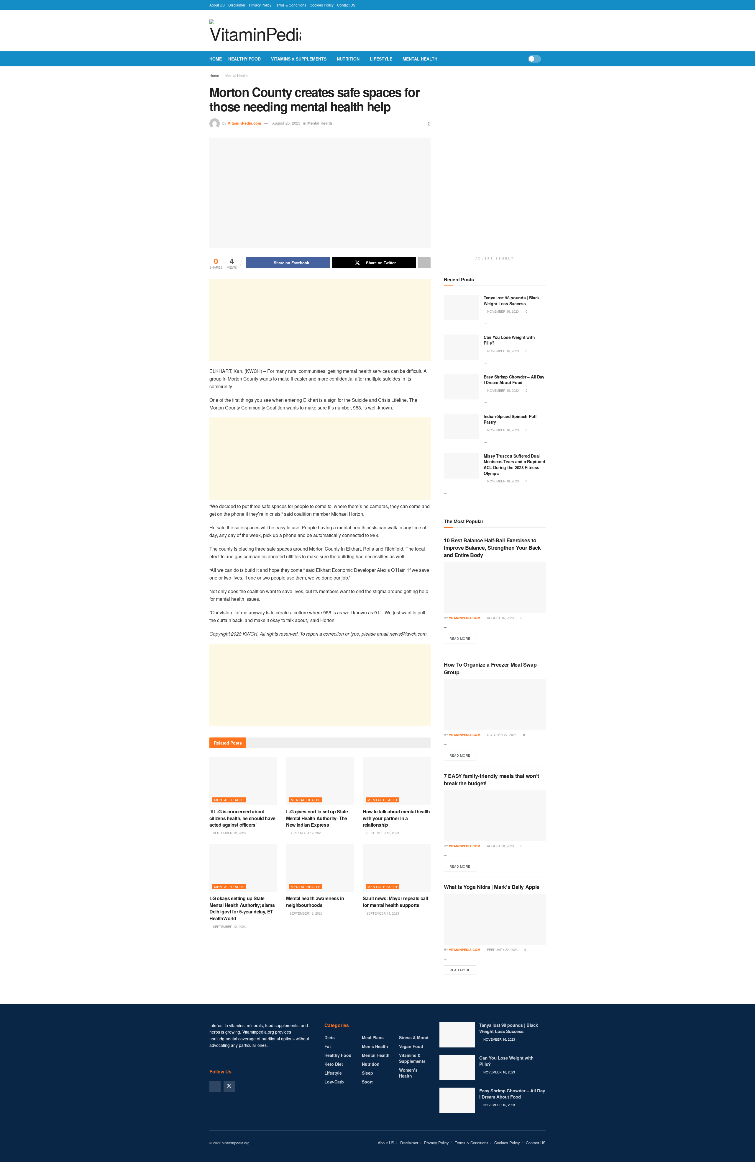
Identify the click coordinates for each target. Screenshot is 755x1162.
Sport (367, 1082)
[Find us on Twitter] (229, 1086)
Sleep (367, 1073)
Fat (327, 1046)
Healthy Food (244, 59)
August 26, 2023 (286, 123)
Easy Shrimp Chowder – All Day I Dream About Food (514, 380)
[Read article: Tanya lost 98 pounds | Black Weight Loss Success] (461, 307)
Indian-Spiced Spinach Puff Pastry (510, 419)
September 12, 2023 (229, 832)
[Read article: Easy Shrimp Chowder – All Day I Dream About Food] (461, 386)
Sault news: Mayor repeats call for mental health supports (395, 901)
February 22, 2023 (502, 949)
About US (217, 4)
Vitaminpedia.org (236, 1142)
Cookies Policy (322, 4)
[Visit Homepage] (255, 30)
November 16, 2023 (502, 311)
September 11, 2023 (382, 913)
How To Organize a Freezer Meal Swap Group (490, 668)
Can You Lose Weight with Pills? (509, 340)
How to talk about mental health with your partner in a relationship (396, 818)
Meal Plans (373, 1037)
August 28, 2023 (500, 845)
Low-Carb (334, 1082)
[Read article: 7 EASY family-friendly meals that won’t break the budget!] (495, 815)
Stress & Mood (414, 1037)
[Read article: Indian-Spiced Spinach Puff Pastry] (461, 426)
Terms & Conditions (290, 4)
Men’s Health (375, 1046)
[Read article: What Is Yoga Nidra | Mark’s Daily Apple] (495, 919)
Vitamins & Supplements (298, 59)
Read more (462, 638)
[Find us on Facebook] (215, 1086)
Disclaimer (236, 4)
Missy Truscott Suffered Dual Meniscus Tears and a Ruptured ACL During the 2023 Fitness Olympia (514, 464)
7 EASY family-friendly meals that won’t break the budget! (491, 779)
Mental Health (420, 59)
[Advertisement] (320, 320)
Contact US (346, 4)
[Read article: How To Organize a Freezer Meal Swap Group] (495, 704)
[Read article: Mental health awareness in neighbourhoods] (320, 868)
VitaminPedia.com (244, 123)
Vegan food (411, 1046)
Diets (329, 1037)
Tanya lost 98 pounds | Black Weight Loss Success (512, 300)
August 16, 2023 (500, 617)
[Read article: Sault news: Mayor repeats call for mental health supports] (397, 868)
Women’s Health (408, 1073)
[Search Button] (543, 58)
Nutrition (348, 59)
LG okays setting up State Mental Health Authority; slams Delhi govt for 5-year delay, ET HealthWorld (242, 908)
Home (215, 59)
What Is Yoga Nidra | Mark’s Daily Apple (491, 887)
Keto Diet (333, 1064)
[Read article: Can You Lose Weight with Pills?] (461, 347)
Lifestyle (381, 59)
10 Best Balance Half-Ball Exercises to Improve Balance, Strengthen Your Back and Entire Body (492, 547)
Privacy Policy (260, 4)
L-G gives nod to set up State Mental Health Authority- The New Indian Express (317, 818)
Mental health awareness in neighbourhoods (315, 901)
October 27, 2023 (501, 734)
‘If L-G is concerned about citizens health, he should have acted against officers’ (242, 818)
